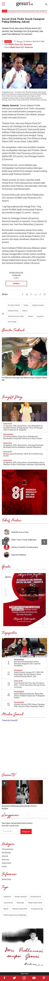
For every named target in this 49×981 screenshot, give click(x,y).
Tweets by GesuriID (9, 720)
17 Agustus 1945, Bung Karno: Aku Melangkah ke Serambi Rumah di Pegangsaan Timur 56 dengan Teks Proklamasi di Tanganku (23, 428)
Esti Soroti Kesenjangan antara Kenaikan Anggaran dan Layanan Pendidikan (27, 664)
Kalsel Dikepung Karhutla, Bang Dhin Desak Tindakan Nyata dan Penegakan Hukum (29, 696)
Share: (5, 294)
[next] (44, 357)
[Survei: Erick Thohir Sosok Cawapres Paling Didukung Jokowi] (24, 71)
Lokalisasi (7, 897)
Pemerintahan (7, 849)
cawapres (40, 316)
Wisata (6, 909)
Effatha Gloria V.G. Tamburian (20, 44)
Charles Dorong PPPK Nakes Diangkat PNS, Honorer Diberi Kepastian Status (29, 705)
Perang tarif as (35, 897)
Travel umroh (8, 903)
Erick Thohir (12, 322)
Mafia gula (20, 903)
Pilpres (24, 311)
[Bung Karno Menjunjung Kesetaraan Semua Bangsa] (22, 792)
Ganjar (26, 305)
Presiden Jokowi (14, 305)
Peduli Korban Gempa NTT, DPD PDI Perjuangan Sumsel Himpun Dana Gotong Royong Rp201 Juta (28, 674)
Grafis (4, 867)
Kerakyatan (6, 853)
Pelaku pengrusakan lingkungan (15, 915)
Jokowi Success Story (16, 316)
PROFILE (16, 283)
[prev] (5, 542)
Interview (5, 860)
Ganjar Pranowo (38, 305)
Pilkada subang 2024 (19, 909)
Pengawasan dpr (37, 909)
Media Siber (6, 879)
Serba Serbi (6, 863)
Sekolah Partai (13, 311)
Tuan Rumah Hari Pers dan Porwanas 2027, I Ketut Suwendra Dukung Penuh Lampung (29, 685)
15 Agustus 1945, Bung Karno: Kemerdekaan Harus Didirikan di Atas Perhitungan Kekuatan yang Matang (24, 463)
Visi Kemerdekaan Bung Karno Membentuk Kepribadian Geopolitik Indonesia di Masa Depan (22, 437)
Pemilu (8, 41)
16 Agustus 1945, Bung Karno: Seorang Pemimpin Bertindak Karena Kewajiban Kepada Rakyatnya (23, 446)
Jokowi (30, 316)
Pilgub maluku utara (35, 903)
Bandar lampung (21, 897)
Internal (5, 856)
